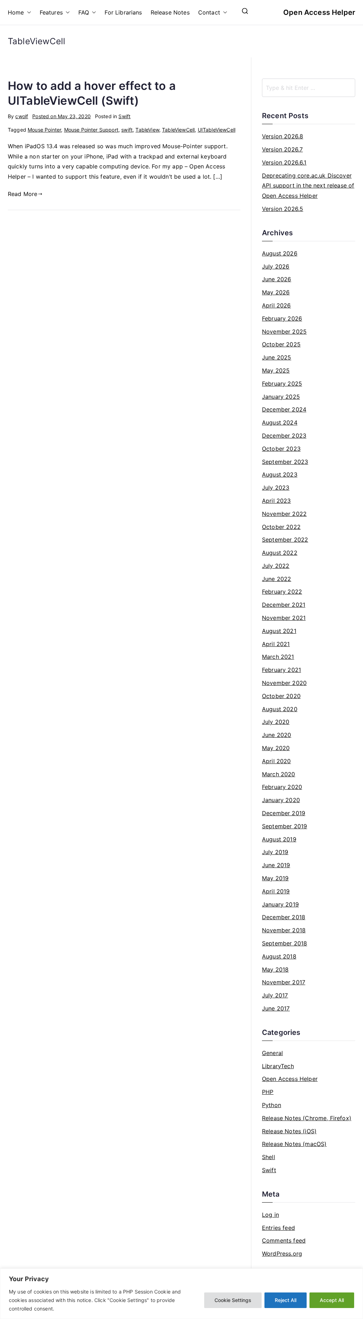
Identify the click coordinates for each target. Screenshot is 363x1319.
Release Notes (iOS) (289, 1131)
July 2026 (275, 266)
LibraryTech (278, 1066)
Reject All (285, 1300)
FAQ (83, 12)
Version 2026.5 (282, 208)
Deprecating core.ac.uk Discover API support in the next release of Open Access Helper (308, 186)
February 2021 (281, 669)
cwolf (21, 116)
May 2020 (276, 747)
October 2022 (281, 526)
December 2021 (283, 604)
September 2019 (284, 826)
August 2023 (279, 474)
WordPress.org (282, 1253)
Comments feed (284, 1240)
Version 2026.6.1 (284, 162)
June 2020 (276, 734)
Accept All (332, 1300)
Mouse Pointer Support (91, 130)
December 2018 (283, 917)
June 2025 (276, 357)
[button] (27, 12)
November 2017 (283, 982)
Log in (270, 1214)
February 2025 (282, 383)
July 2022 (275, 565)
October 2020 (281, 695)
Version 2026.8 (282, 136)
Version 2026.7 (282, 149)
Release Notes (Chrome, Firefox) (306, 1118)
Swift (124, 116)
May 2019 (275, 878)
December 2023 (284, 435)
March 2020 (278, 774)
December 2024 (284, 409)
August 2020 (279, 709)
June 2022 (276, 578)
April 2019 (276, 891)
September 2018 (284, 943)
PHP (267, 1091)
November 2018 (284, 930)
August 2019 (279, 839)
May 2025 (276, 370)
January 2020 (281, 800)
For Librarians (123, 12)
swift (127, 130)
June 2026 (276, 279)
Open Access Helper (319, 12)
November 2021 (284, 617)
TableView (147, 130)
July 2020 (275, 721)
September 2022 (285, 539)
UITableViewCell (216, 130)
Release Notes (170, 12)
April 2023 (276, 500)
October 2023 (281, 448)
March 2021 (278, 656)
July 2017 (275, 995)
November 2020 (284, 682)
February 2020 (282, 786)
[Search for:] (308, 88)
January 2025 (281, 396)
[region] (181, 1293)
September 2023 (285, 461)
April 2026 (276, 305)
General (272, 1052)
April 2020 (276, 761)
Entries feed (278, 1227)
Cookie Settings (232, 1300)
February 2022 (282, 591)
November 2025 (284, 331)
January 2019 (280, 904)
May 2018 (275, 969)
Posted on (61, 116)
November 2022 (284, 513)
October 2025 (281, 344)
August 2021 (279, 630)
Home (16, 12)
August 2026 (279, 253)
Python (271, 1104)
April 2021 (276, 643)
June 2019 (276, 865)
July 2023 (275, 487)
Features (51, 12)
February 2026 (282, 318)
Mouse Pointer (44, 130)
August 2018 (279, 956)
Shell (268, 1156)
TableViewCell (178, 130)
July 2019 (275, 852)
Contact (209, 12)
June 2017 (276, 1008)
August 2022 (279, 552)
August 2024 (279, 422)
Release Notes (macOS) (294, 1143)
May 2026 (276, 292)
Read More (22, 193)
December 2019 (283, 813)
